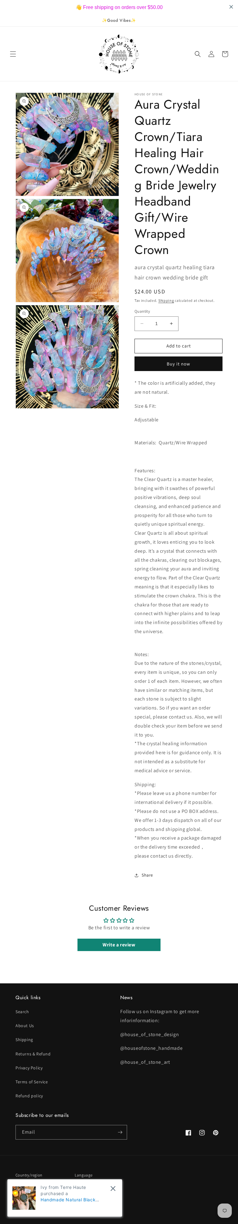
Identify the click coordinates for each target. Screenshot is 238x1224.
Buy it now (178, 364)
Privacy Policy (28, 1068)
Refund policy (29, 1096)
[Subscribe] (120, 1132)
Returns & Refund (33, 1054)
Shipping (166, 300)
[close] (113, 1188)
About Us (24, 1025)
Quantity (142, 311)
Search (22, 1011)
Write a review (119, 944)
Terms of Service (31, 1082)
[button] (13, 54)
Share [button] (147, 875)
